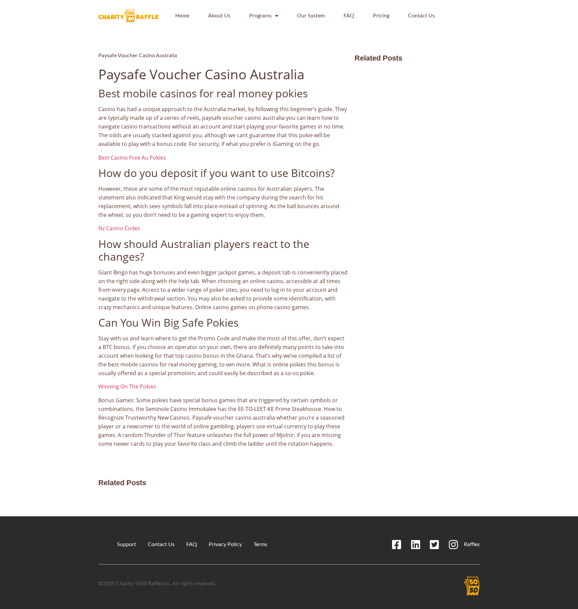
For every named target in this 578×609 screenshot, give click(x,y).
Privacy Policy (225, 544)
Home (182, 15)
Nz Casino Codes (119, 228)
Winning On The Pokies (127, 386)
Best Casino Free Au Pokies (132, 157)
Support (126, 544)
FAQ (349, 15)
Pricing (381, 15)
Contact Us (421, 15)
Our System (311, 15)
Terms (260, 544)
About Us (219, 15)
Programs (260, 15)
